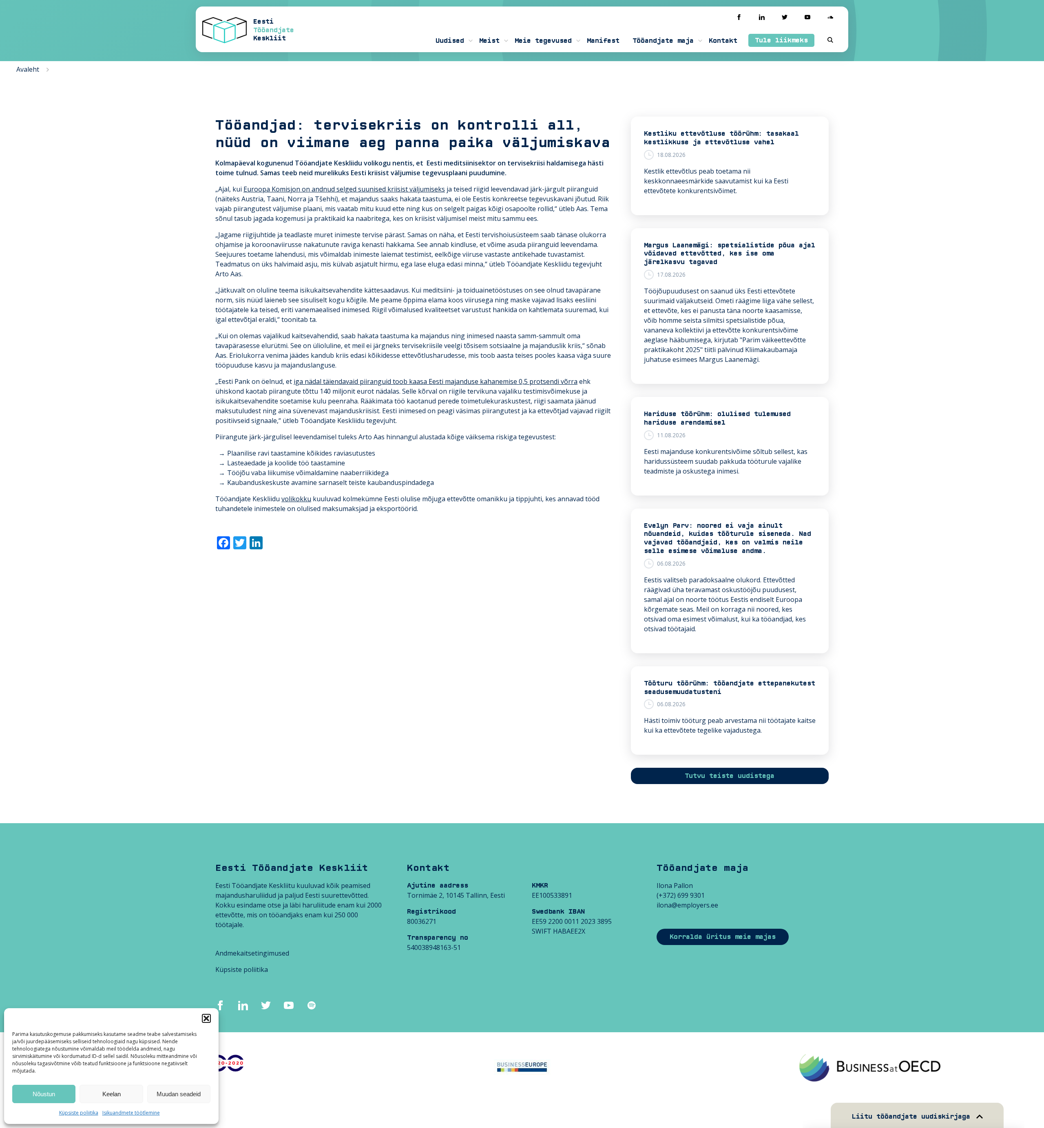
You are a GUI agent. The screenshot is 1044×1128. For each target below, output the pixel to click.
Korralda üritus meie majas (723, 937)
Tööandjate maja (663, 41)
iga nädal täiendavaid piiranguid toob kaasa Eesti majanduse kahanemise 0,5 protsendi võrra (435, 381)
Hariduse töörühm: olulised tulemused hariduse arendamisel (717, 418)
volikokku (296, 498)
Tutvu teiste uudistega (729, 776)
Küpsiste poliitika (78, 1112)
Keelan (111, 1094)
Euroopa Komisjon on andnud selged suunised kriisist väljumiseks (344, 189)
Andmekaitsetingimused (252, 953)
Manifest (603, 41)
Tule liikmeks (781, 40)
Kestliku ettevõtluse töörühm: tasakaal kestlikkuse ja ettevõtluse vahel (721, 138)
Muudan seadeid (179, 1094)
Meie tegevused (543, 41)
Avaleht (27, 69)
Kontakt (723, 41)
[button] (206, 1018)
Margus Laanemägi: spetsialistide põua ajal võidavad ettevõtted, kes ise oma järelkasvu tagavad (729, 254)
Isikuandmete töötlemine (131, 1112)
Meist (489, 41)
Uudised (450, 41)
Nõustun (44, 1094)
